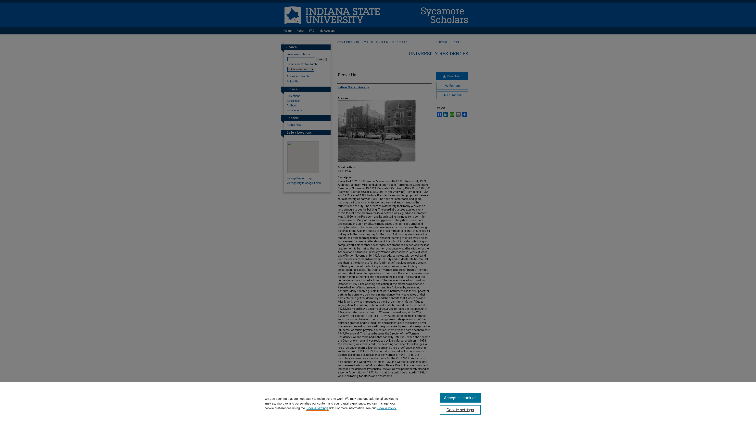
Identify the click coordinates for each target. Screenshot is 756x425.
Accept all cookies (460, 397)
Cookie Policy (387, 408)
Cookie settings (317, 408)
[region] (378, 403)
